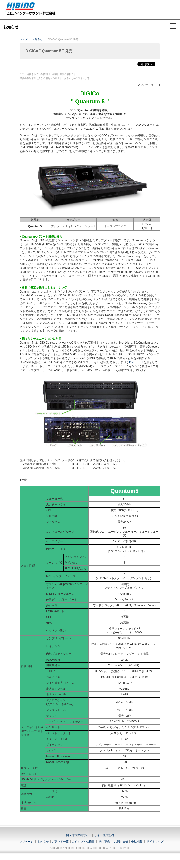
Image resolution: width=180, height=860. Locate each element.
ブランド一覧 (60, 841)
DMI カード (136, 362)
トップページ (25, 841)
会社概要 (136, 841)
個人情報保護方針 (77, 835)
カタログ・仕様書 (83, 841)
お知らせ (37, 39)
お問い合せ (121, 841)
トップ (23, 39)
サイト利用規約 (104, 835)
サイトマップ (155, 841)
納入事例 (104, 841)
